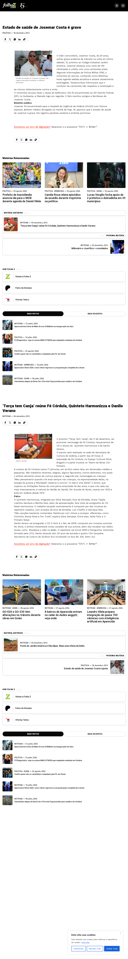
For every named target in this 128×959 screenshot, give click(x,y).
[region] (95, 942)
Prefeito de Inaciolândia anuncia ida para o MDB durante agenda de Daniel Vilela (21, 198)
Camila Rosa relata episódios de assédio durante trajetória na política (63, 198)
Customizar (79, 949)
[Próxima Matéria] (117, 247)
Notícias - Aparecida (24, 365)
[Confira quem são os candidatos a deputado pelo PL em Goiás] (7, 352)
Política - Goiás (94, 191)
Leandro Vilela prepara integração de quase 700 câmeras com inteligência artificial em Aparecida (103, 617)
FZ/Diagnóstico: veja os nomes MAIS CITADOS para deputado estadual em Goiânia (48, 340)
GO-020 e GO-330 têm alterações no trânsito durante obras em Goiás (21, 615)
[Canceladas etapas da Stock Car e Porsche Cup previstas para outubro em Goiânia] (7, 380)
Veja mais (85, 942)
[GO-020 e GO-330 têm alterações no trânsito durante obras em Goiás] (21, 592)
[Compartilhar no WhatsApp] (14, 39)
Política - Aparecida (54, 191)
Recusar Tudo (95, 949)
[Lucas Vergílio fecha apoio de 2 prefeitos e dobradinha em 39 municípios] (106, 175)
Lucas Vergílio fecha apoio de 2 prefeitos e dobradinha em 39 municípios (106, 198)
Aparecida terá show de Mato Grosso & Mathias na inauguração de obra (43, 326)
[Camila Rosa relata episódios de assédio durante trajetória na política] (64, 175)
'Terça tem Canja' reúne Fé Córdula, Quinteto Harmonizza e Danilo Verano (58, 226)
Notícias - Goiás (21, 378)
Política (6, 33)
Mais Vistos (33, 313)
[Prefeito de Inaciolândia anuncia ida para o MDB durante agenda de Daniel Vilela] (21, 175)
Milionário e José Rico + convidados (90, 248)
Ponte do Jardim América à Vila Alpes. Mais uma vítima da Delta (52, 646)
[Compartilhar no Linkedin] (19, 39)
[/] (116, 5)
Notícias (24, 222)
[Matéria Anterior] (11, 224)
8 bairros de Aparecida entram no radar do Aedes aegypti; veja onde (63, 615)
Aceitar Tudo (112, 949)
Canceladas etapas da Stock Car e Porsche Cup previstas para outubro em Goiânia (48, 381)
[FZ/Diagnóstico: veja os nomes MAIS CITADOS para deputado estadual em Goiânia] (7, 759)
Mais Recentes (95, 313)
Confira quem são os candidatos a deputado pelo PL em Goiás (40, 354)
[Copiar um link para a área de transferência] (24, 39)
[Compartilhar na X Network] (10, 39)
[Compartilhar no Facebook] (5, 39)
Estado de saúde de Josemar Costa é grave (86, 668)
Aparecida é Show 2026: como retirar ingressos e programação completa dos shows (49, 367)
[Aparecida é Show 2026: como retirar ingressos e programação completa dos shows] (7, 786)
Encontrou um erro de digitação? (32, 127)
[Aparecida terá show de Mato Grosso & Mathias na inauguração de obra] (7, 325)
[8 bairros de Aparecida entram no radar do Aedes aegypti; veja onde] (64, 592)
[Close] (120, 932)
